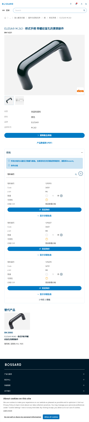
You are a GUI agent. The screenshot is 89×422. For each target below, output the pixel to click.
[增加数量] (61, 195)
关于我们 (7, 391)
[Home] (5, 18)
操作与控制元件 (34, 18)
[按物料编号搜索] (76, 174)
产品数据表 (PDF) (44, 143)
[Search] (84, 10)
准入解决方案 (19, 18)
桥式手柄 (52, 18)
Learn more (7, 410)
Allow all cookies (51, 417)
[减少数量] (46, 195)
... (10, 18)
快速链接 (7, 385)
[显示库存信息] (46, 199)
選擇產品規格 (46, 135)
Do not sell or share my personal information (22, 417)
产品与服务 (8, 374)
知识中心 (7, 380)
